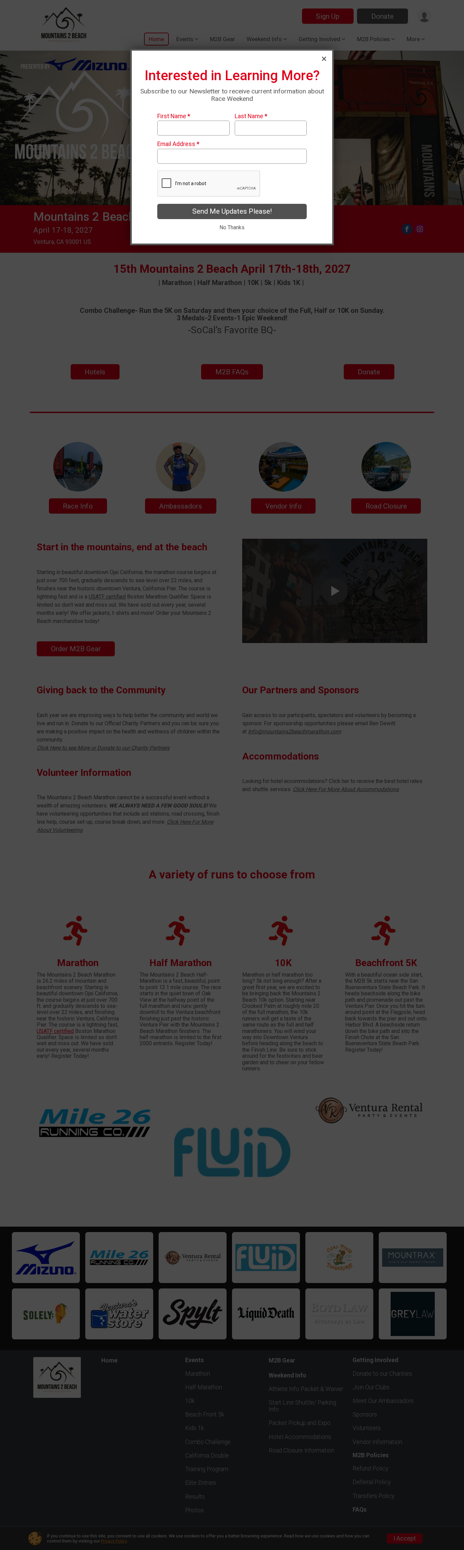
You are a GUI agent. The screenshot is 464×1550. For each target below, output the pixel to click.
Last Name (251, 116)
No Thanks (232, 227)
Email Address (178, 144)
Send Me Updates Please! (232, 211)
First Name (173, 116)
